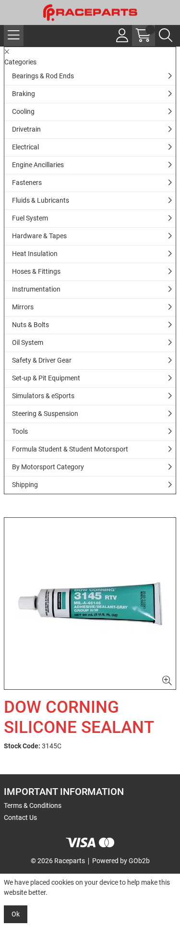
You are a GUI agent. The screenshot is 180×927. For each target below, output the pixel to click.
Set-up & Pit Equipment (46, 378)
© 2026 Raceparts (58, 861)
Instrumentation (36, 289)
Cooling (23, 111)
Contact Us (20, 817)
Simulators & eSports (43, 396)
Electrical (25, 147)
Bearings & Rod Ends (43, 76)
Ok (16, 914)
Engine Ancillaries (38, 165)
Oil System (27, 342)
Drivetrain (26, 129)
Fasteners (27, 182)
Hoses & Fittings (36, 271)
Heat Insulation (35, 253)
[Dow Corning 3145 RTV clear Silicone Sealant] (90, 603)
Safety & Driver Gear (42, 360)
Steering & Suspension (45, 413)
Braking (23, 94)
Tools (20, 431)
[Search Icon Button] (165, 35)
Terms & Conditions (32, 805)
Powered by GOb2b (121, 861)
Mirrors (23, 307)
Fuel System (30, 218)
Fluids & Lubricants (40, 200)
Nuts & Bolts (30, 325)
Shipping (25, 484)
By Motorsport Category (48, 467)
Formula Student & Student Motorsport (70, 449)
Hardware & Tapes (39, 236)
